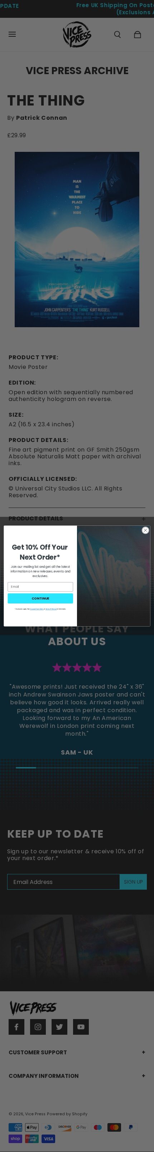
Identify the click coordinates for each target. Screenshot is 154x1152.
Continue (40, 598)
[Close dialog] (145, 530)
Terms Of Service (51, 609)
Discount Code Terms (37, 609)
